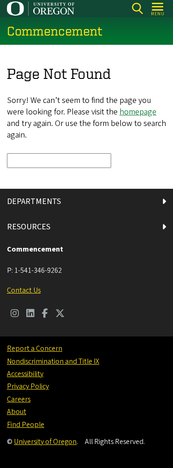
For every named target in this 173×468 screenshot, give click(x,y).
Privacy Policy (28, 386)
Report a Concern (34, 348)
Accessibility (25, 374)
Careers (18, 399)
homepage (137, 112)
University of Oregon (45, 442)
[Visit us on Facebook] (45, 314)
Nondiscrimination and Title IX (53, 361)
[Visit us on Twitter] (60, 314)
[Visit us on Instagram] (15, 314)
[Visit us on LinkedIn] (30, 314)
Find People (25, 425)
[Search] (137, 8)
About (16, 412)
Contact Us (24, 290)
